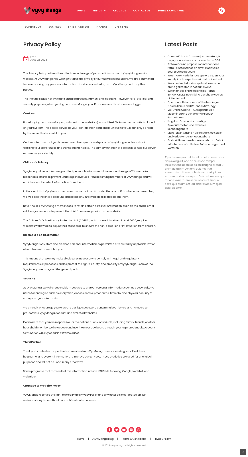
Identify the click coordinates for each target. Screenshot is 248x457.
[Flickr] (131, 429)
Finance (101, 27)
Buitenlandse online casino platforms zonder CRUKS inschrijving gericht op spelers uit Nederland (195, 94)
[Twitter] (116, 429)
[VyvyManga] (44, 10)
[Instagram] (138, 429)
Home (81, 10)
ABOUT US (119, 10)
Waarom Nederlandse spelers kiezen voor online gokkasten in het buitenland (194, 85)
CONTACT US (141, 10)
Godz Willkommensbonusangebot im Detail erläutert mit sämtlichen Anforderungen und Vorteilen (196, 144)
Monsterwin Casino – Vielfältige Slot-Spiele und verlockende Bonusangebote (195, 134)
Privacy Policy (162, 439)
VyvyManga (120, 84)
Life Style (121, 27)
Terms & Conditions (171, 10)
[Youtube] (124, 429)
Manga (97, 10)
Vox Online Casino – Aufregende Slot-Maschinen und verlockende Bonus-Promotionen (191, 113)
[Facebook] (109, 429)
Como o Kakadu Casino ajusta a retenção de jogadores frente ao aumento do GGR (194, 58)
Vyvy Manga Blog (103, 439)
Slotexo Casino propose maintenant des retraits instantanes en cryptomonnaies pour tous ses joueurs (193, 68)
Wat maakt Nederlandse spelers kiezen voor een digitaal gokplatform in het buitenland (196, 77)
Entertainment (78, 27)
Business (55, 27)
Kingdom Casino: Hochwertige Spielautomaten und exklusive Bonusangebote (187, 125)
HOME (80, 439)
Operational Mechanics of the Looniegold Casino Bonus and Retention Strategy (194, 104)
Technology (32, 27)
